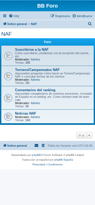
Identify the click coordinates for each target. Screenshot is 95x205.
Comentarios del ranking (35, 90)
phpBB (36, 154)
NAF (6, 34)
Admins (35, 59)
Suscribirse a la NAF (32, 50)
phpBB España (63, 159)
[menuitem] (14, 16)
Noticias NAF (25, 113)
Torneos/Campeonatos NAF (37, 70)
